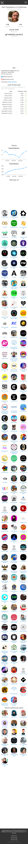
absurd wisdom (14, 503)
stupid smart (5, 358)
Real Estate (14, 327)
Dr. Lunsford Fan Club (13, 704)
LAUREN (14, 522)
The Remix (14, 237)
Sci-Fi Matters (4, 641)
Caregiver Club (4, 522)
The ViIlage (4, 591)
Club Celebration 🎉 (14, 308)
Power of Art (5, 347)
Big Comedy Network (13, 602)
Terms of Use (14, 839)
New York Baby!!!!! (4, 370)
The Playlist (5, 257)
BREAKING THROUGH (23, 503)
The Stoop (23, 601)
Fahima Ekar (14, 744)
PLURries (23, 347)
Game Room (23, 358)
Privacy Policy (14, 837)
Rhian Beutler (12, 82)
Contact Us (14, 835)
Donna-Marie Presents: (23, 642)
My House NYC (14, 473)
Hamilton (23, 422)
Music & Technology (4, 268)
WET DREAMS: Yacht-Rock (14, 562)
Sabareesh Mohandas (4, 745)
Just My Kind (14, 401)
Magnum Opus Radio (4, 562)
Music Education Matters (4, 582)
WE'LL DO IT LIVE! (4, 463)
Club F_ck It (5, 502)
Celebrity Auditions (14, 483)
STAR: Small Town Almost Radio (4, 664)
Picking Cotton (14, 431)
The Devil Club (14, 674)
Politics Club (5, 217)
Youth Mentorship (4, 622)
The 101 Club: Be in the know (14, 371)
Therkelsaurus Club (14, 493)
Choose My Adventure (23, 684)
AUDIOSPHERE (4, 513)
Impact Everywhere (14, 642)
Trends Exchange (23, 238)
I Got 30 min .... (23, 451)
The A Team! (23, 512)
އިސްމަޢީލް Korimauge (23, 745)
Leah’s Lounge (4, 551)
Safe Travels (23, 541)
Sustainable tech (4, 612)
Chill (23, 662)
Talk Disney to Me (14, 542)
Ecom (14, 391)
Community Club (23, 228)
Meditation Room (4, 298)
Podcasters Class (14, 298)
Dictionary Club (23, 381)
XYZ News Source (23, 612)
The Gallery (5, 381)
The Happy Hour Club (23, 532)
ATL (5, 337)
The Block (4, 287)
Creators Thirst (14, 684)
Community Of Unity (23, 431)
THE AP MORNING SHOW (14, 622)
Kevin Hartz (14, 735)
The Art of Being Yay (4, 493)
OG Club (5, 227)
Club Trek (14, 512)
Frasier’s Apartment (23, 391)
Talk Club (23, 217)
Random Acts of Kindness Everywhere (4, 412)
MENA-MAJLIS (23, 287)
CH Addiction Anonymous (14, 411)
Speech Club (23, 247)
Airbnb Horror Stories (4, 632)
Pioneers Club (13, 337)
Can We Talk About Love (23, 694)
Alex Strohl (14, 717)
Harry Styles (14, 422)
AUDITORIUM (23, 631)
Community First (14, 592)
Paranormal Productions (23, 572)
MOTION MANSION (23, 483)
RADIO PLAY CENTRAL (23, 582)
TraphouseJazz (14, 381)
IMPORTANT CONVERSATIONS (4, 652)
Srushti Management (14, 755)
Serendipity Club (4, 278)
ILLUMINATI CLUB (4, 248)
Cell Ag (14, 581)
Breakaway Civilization (23, 652)
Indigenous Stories (4, 431)
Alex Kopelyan (4, 735)
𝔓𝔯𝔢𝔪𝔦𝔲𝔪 (23, 327)
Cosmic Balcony (4, 441)
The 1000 (4, 482)
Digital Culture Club (14, 441)
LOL (14, 462)
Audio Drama (23, 673)
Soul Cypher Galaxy (4, 674)
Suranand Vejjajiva (4, 755)
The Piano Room (14, 532)
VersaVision (14, 611)
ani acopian (5, 727)
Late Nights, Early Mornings (23, 338)
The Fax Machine (4, 328)
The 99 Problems (14, 218)
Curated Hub (23, 522)
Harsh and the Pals (4, 318)
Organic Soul (23, 441)
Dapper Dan (14, 727)
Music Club (4, 422)
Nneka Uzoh (23, 727)
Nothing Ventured (14, 663)
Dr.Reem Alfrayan (4, 765)
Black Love (23, 307)
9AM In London (4, 391)
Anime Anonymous (4, 401)
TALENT (5, 541)
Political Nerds (14, 693)
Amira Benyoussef (23, 755)
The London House (4, 602)
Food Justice (5, 571)
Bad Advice (23, 561)
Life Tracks (23, 462)
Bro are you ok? (23, 592)
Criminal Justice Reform (23, 298)
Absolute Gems (23, 552)
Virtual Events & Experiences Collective (14, 452)
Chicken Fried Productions (4, 684)
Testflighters (23, 411)
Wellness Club (14, 227)
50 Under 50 (23, 621)
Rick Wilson (5, 717)
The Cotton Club (23, 278)
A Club (14, 277)
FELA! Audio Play (23, 473)
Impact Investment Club (14, 288)
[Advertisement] (14, 53)
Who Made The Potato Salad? (13, 348)
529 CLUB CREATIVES (14, 652)
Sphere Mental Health (23, 370)
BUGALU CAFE (4, 531)
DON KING (23, 735)
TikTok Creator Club (4, 308)
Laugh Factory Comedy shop (4, 704)
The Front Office (13, 248)
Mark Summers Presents (14, 572)
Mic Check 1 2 (14, 551)
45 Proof (23, 401)
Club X (23, 257)
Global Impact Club (23, 493)
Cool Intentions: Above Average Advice (14, 360)
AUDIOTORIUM (14, 632)
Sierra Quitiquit (23, 717)
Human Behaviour (13, 258)
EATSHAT (4, 693)
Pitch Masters (23, 267)
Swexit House (23, 317)
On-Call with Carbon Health (14, 318)
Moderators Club (14, 268)
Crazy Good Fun (4, 451)
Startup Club (5, 237)
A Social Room (4, 472)
